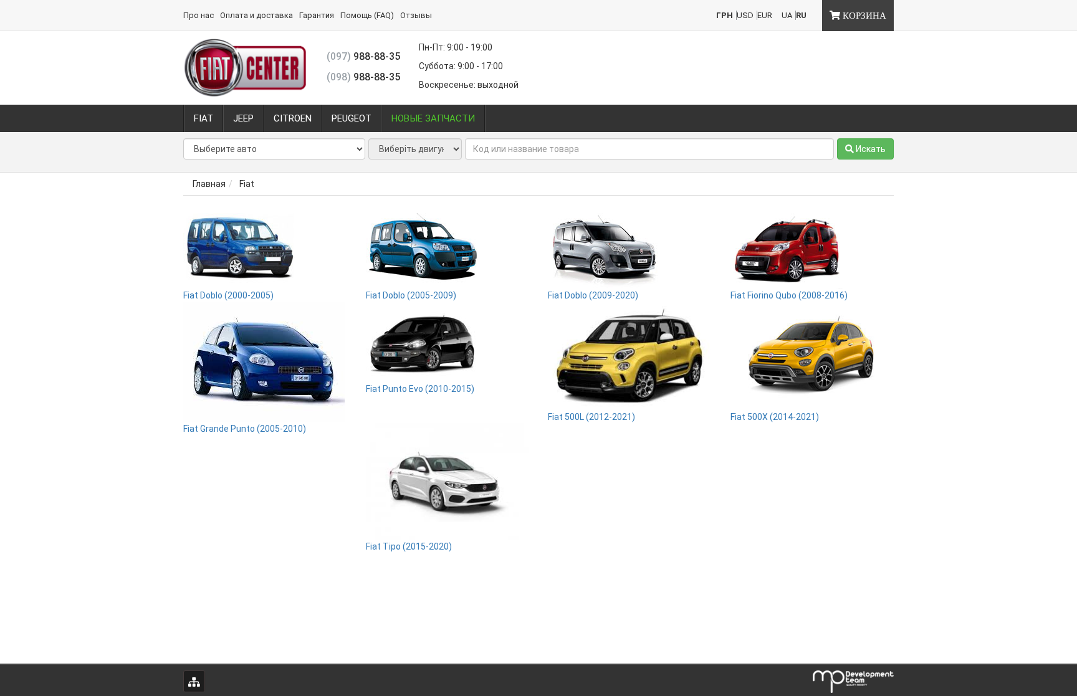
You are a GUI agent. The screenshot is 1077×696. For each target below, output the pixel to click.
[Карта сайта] (194, 681)
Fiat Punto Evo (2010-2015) (420, 389)
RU (801, 15)
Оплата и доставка (256, 15)
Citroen (293, 118)
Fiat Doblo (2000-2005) (228, 295)
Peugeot (351, 118)
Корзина (863, 16)
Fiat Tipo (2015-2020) (409, 546)
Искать (870, 149)
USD (745, 15)
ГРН (724, 15)
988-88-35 (363, 56)
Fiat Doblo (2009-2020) (593, 295)
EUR (764, 15)
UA (787, 15)
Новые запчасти (433, 118)
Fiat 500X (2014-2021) (774, 417)
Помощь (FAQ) (367, 15)
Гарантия (316, 15)
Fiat (203, 118)
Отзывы (416, 15)
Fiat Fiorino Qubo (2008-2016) (789, 295)
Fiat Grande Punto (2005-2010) (244, 429)
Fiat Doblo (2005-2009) (411, 295)
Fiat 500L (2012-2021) (591, 417)
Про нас (198, 15)
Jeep (243, 118)
